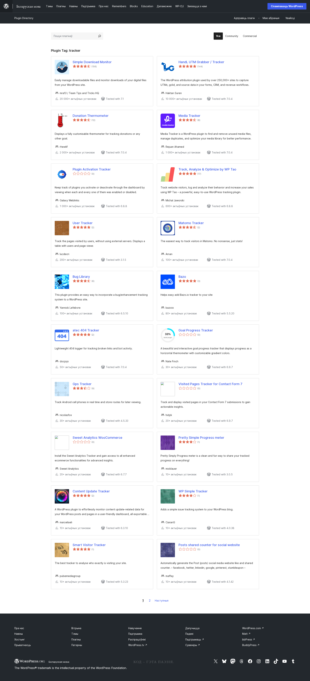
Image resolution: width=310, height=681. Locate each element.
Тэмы (74, 633)
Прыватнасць (22, 645)
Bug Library (81, 277)
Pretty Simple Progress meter (201, 437)
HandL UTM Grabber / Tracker (201, 62)
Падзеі (189, 633)
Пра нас (19, 628)
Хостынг (19, 639)
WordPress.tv (137, 645)
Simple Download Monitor (92, 62)
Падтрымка (135, 633)
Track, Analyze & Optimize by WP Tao (207, 169)
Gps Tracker (82, 384)
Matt (246, 633)
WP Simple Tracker (193, 491)
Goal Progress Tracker (196, 330)
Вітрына (76, 628)
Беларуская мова (59, 661)
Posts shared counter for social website (209, 545)
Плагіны (76, 639)
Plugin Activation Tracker (92, 169)
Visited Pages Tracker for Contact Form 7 (210, 384)
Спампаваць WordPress (287, 6)
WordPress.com (253, 628)
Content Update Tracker (91, 491)
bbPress (248, 639)
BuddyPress (251, 645)
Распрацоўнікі (137, 639)
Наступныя (161, 600)
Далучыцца (192, 628)
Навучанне (135, 628)
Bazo (182, 277)
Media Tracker (189, 116)
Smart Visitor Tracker (89, 545)
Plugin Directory (23, 18)
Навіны (18, 633)
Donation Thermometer (91, 116)
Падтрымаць (194, 639)
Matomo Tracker (191, 223)
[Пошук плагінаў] (99, 36)
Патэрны (76, 645)
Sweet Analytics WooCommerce (97, 437)
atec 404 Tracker (86, 330)
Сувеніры (192, 645)
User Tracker (83, 223)
